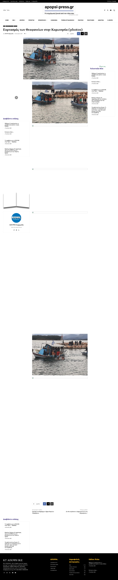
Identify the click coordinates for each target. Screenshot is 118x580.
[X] (108, 10)
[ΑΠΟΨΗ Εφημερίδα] (16, 218)
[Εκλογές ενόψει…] (25, 134)
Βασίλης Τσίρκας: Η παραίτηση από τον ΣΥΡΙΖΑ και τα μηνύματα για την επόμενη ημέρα (13, 151)
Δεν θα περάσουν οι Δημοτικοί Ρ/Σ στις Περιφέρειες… (77, 512)
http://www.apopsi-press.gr (16, 227)
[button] (114, 10)
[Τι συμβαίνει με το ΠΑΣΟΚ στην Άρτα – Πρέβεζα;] (25, 143)
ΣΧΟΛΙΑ (15, 26)
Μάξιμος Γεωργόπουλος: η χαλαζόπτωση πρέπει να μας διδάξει (12, 125)
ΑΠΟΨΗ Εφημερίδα (9, 33)
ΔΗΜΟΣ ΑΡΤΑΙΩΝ (9, 26)
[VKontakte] (13, 573)
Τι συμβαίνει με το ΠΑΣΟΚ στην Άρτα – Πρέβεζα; (12, 141)
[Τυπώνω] (86, 33)
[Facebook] (105, 10)
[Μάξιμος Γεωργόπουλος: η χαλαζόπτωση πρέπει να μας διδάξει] (25, 126)
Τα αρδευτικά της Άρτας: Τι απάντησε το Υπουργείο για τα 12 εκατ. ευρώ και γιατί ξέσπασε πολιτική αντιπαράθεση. (12, 544)
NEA (4, 26)
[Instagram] (16, 229)
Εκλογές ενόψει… (9, 132)
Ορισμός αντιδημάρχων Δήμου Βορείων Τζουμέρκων (43, 512)
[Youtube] (111, 10)
